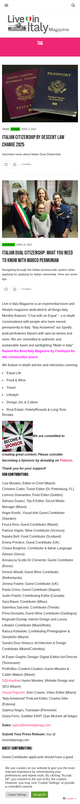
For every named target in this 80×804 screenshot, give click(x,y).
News (6, 129)
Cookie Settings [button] (17, 794)
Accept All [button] (39, 794)
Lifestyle (8, 244)
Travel (15, 129)
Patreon (66, 460)
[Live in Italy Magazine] (40, 24)
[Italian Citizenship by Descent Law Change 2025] (40, 93)
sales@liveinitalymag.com (32, 725)
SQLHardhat (11, 680)
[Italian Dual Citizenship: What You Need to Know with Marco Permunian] (40, 209)
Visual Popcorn (13, 692)
